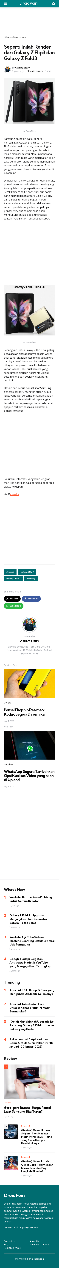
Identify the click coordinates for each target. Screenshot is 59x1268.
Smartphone (19, 37)
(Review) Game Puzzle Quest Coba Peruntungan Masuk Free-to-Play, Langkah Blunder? (37, 1166)
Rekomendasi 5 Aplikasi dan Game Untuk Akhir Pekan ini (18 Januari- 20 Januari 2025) (31, 1043)
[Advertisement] (29, 19)
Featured (25, 1126)
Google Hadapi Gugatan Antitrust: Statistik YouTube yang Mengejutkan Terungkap (30, 962)
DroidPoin (28, 3)
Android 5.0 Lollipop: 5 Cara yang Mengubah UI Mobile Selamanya (31, 992)
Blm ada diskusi (35, 70)
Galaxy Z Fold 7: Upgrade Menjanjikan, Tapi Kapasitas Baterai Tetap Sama (28, 919)
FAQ (6, 1244)
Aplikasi (9, 764)
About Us (34, 1241)
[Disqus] (29, 835)
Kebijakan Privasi (12, 1247)
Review (7, 1103)
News (9, 37)
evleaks (14, 494)
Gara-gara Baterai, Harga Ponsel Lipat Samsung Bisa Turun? (27, 1109)
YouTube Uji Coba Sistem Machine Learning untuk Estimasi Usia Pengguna (32, 940)
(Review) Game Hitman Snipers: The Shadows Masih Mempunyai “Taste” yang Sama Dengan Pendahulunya (37, 1137)
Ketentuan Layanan (39, 1244)
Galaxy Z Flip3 (27, 572)
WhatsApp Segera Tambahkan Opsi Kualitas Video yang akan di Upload (29, 775)
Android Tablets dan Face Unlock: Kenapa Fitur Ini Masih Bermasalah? (30, 1007)
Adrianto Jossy (22, 67)
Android (10, 572)
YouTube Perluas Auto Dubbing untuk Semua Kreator (30, 899)
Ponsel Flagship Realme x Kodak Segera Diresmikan (25, 712)
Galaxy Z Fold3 (13, 578)
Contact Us (9, 1241)
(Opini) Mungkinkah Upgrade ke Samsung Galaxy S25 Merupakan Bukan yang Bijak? (31, 1025)
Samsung (31, 578)
